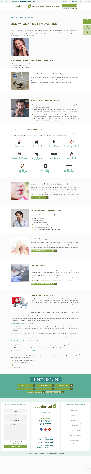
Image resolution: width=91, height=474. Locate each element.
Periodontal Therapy (44, 389)
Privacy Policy (45, 453)
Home (33, 6)
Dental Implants (63, 385)
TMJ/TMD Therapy (63, 389)
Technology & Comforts (35, 392)
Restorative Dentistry (44, 385)
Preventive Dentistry (25, 385)
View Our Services (53, 392)
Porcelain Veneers (75, 433)
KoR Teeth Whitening (75, 435)
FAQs (53, 6)
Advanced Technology (75, 440)
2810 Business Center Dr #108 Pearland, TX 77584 (68, 5)
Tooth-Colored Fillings (75, 423)
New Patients (48, 6)
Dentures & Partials (76, 425)
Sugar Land (78, 1)
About (37, 6)
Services (42, 6)
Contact (58, 6)
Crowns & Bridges (75, 420)
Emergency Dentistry (76, 443)
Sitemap (41, 453)
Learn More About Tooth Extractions (42, 284)
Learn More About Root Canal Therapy (42, 250)
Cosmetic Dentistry (25, 389)
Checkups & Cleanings (75, 413)
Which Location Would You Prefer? (15, 441)
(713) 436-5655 (69, 8)
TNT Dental (62, 453)
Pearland (87, 1)
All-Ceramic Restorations (76, 438)
